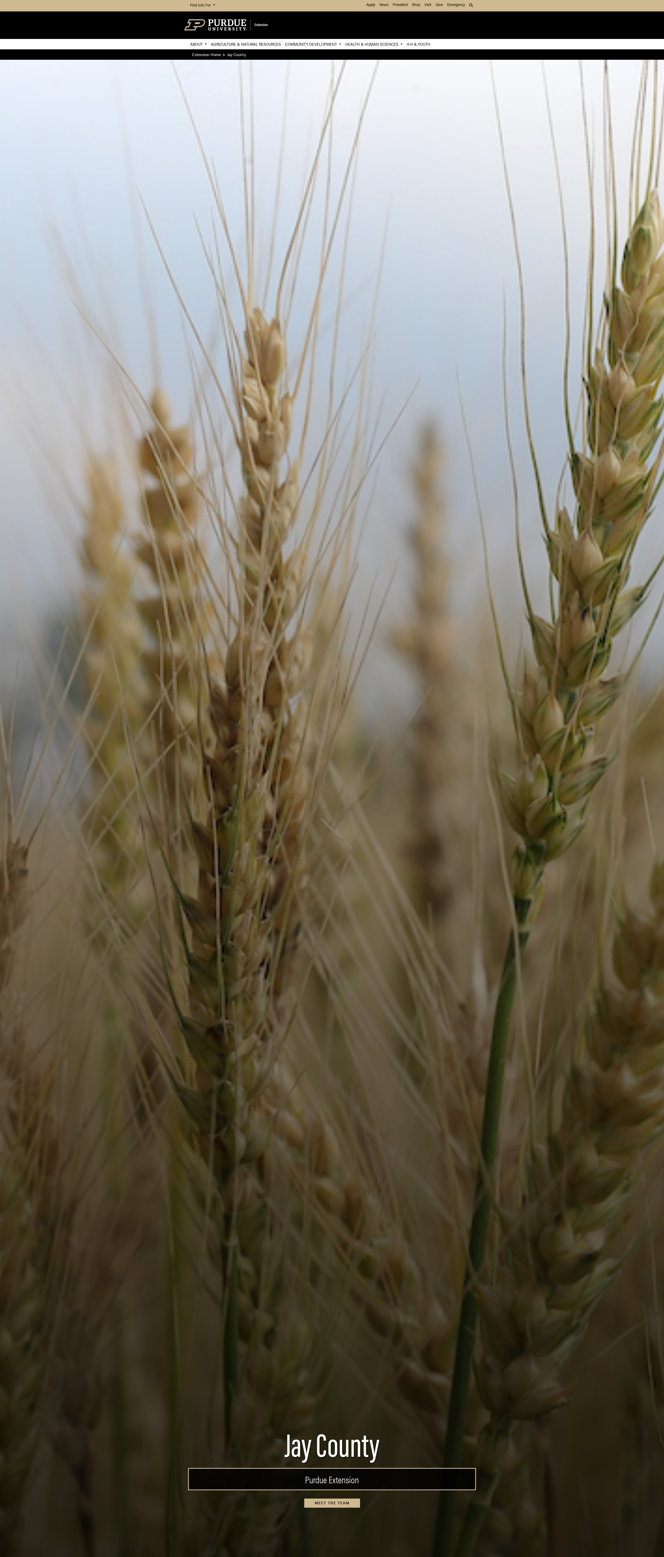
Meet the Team (332, 1503)
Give (439, 5)
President (400, 5)
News (384, 5)
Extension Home (206, 54)
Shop (416, 5)
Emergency (456, 5)
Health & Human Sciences (372, 44)
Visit (427, 5)
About (197, 44)
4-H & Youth (418, 44)
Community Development (311, 44)
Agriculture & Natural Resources (246, 44)
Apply (370, 5)
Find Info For (201, 6)
